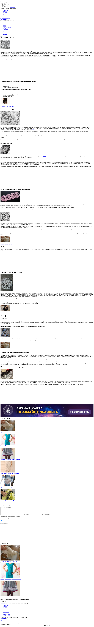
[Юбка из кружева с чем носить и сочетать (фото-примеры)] (5, 103)
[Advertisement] (47, 70)
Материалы (5, 23)
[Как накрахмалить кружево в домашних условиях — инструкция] (5, 241)
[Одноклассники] (3, 19)
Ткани (4, 22)
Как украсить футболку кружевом (13, 500)
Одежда (4, 25)
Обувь (4, 26)
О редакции (5, 10)
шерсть (33, 129)
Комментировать (4, 523)
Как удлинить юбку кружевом (12, 473)
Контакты (5, 12)
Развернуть (9, 59)
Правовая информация (8, 609)
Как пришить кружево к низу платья (13, 445)
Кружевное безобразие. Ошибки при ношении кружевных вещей (15, 313)
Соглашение (5, 610)
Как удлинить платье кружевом (12, 459)
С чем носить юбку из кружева (7, 106)
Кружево (3, 432)
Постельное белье (7, 27)
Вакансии (5, 11)
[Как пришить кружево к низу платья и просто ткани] (10, 577)
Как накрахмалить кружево (6, 244)
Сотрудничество (6, 14)
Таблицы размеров (6, 18)
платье (44, 156)
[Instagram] (2, 19)
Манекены (5, 29)
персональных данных (22, 520)
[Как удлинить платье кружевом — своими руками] (10, 595)
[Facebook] (4, 19)
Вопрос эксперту (6, 15)
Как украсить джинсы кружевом (12, 487)
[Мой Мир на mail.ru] (5, 19)
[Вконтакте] (1, 19)
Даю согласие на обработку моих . (14, 520)
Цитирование (6, 612)
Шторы (4, 28)
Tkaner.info (3, 603)
